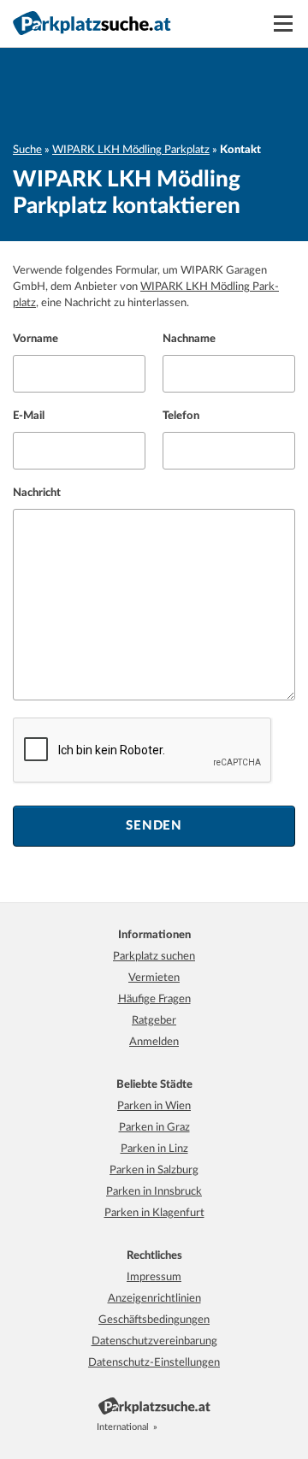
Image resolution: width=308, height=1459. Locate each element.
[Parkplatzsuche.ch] (188, 1427)
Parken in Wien (154, 1106)
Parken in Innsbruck (154, 1191)
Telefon (181, 416)
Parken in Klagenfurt (154, 1213)
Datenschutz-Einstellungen (154, 1362)
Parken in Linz (154, 1149)
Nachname (189, 339)
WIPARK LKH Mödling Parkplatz (131, 150)
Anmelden (154, 1042)
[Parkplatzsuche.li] (207, 1427)
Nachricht (37, 493)
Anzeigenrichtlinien (154, 1298)
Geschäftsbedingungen (154, 1320)
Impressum (154, 1277)
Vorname (35, 339)
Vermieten (154, 977)
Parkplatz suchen (154, 956)
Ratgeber (154, 1020)
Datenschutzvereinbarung (154, 1341)
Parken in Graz (154, 1127)
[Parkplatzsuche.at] (169, 1427)
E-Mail (28, 416)
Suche (27, 150)
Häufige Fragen (154, 999)
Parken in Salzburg (154, 1170)
